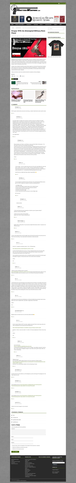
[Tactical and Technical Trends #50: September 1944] (28, 95)
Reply (13, 113)
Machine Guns (48, 24)
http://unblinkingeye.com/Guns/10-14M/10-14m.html (20, 271)
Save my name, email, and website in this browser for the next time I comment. (26, 445)
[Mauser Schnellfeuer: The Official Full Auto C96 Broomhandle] (40, 95)
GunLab (12, 460)
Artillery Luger (27, 460)
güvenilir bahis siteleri (17, 419)
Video (38, 35)
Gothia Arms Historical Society (29, 463)
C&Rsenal (26, 461)
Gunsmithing (26, 35)
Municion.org (27, 471)
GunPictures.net (27, 464)
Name (12, 436)
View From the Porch (14, 463)
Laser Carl (17, 402)
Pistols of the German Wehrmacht (30, 473)
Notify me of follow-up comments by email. (20, 447)
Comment (13, 428)
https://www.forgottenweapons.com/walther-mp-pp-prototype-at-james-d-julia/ (27, 327)
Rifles (41, 24)
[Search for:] (56, 29)
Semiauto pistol (34, 35)
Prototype (29, 35)
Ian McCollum (20, 35)
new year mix (15, 417)
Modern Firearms (27, 470)
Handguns (29, 24)
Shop (61, 24)
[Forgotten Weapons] (25, 14)
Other (55, 24)
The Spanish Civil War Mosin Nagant (30, 475)
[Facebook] (61, 3)
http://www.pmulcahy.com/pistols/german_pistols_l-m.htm (23, 248)
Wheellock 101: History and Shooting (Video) (16, 100)
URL (13, 415)
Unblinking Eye (27, 476)
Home (12, 24)
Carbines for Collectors (28, 462)
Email (12, 439)
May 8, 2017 (14, 35)
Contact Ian (13, 3)
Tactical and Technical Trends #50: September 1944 (28, 101)
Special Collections (19, 24)
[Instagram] (65, 3)
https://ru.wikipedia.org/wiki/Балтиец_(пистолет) (22, 346)
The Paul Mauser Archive (29, 474)
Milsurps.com (27, 469)
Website (12, 442)
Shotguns (36, 24)
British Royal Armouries (15, 459)
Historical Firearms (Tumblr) (15, 461)
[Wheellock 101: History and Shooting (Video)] (16, 95)
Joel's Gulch (13, 462)
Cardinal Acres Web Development (21, 480)
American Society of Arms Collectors (30, 459)
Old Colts (26, 472)
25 (40, 35)
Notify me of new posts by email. (18, 448)
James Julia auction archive (29, 465)
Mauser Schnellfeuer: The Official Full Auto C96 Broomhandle (40, 101)
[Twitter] (63, 3)
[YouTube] (59, 3)
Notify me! (55, 464)
